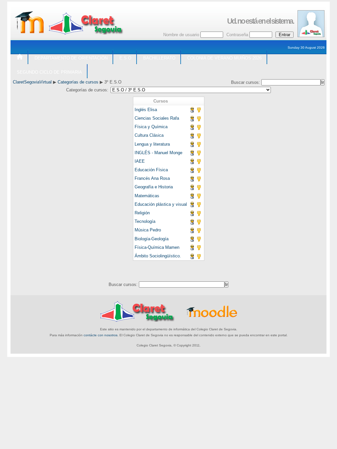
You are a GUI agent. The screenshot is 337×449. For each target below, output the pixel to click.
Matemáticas (147, 195)
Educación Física (151, 169)
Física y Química (151, 126)
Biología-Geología (151, 238)
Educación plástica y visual (161, 204)
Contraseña (237, 34)
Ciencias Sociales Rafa (157, 118)
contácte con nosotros (100, 335)
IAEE (140, 161)
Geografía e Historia (154, 186)
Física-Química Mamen (157, 247)
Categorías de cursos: (87, 89)
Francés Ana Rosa (152, 178)
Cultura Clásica (149, 135)
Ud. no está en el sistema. (260, 21)
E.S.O (125, 58)
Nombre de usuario (181, 34)
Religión (142, 212)
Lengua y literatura (152, 144)
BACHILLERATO (159, 58)
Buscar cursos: (246, 82)
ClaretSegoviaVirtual (32, 82)
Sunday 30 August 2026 (306, 47)
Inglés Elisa (146, 109)
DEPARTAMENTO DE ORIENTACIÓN (71, 58)
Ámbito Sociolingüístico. (158, 255)
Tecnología (145, 221)
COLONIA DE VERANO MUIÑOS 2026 (224, 58)
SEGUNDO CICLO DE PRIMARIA (49, 72)
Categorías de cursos (78, 82)
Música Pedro (148, 229)
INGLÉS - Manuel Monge (158, 152)
